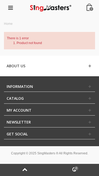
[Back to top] (25, 170)
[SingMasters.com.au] (50, 7)
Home (8, 24)
